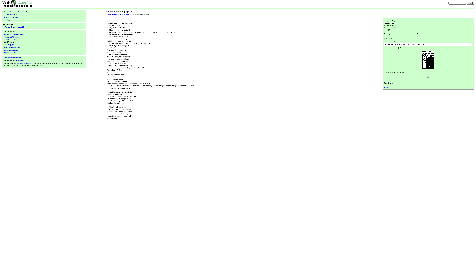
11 (402, 44)
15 (412, 44)
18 (419, 44)
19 (421, 44)
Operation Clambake (11, 50)
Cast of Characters (10, 14)
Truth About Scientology (12, 47)
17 (416, 44)
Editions (115, 14)
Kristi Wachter (19, 60)
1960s (13, 39)
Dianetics (20, 63)
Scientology (28, 63)
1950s (6, 39)
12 (404, 44)
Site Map (7, 20)
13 (407, 44)
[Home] (18, 3)
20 (424, 44)
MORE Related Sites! (11, 53)
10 (399, 44)
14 (409, 44)
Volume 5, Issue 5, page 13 (14, 27)
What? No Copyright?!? (12, 17)
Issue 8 (128, 14)
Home (109, 14)
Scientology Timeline (11, 37)
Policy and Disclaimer (18, 12)
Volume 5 (122, 14)
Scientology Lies (9, 45)
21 (426, 44)
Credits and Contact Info (12, 57)
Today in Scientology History (14, 34)
